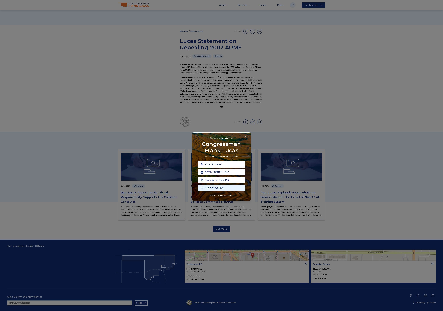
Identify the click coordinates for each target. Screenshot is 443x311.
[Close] (246, 137)
